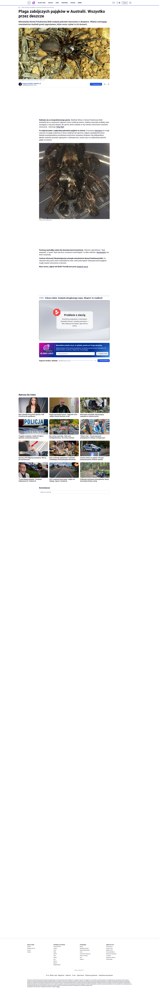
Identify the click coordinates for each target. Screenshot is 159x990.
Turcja (54, 950)
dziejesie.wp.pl (82, 267)
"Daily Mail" (60, 127)
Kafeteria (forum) (31, 948)
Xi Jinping (108, 955)
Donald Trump (109, 948)
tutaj (58, 986)
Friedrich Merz (109, 959)
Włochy (55, 953)
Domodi (29, 946)
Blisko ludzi (41, 2)
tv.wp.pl (29, 950)
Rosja (54, 952)
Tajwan (55, 957)
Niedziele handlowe (84, 948)
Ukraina (55, 948)
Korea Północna (57, 946)
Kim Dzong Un (109, 946)
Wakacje (82, 959)
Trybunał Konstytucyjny (85, 953)
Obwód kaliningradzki (85, 950)
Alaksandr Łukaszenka (111, 953)
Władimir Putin (109, 950)
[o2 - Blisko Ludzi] (35, 2)
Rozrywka (65, 2)
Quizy (57, 2)
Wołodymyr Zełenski (110, 957)
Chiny (81, 952)
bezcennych (101, 252)
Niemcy (55, 961)
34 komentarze (96, 84)
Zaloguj (125, 2)
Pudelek (29, 952)
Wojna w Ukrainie (84, 955)
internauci (98, 131)
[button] (118, 3)
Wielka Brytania (56, 964)
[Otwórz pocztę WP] (113, 2)
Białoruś (55, 963)
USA (54, 959)
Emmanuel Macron (110, 952)
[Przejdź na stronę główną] (29, 4)
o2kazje (50, 2)
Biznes (80, 2)
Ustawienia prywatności (105, 975)
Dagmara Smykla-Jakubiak (31, 83)
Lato (81, 957)
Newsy (81, 946)
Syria (54, 955)
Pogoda (72, 2)
